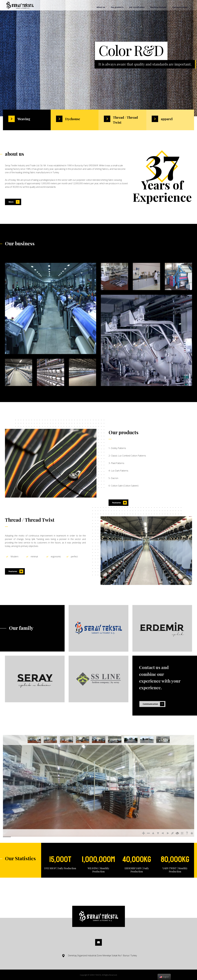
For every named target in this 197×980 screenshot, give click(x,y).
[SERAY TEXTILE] (20, 5)
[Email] (98, 942)
